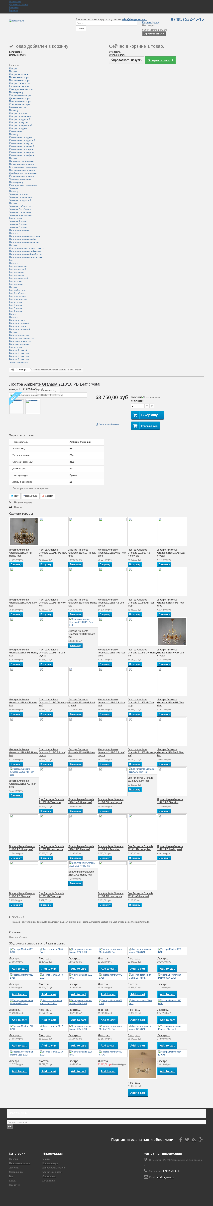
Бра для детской (17, 269)
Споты (12, 314)
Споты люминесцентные (21, 338)
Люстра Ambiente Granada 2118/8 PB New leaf (81, 633)
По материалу (16, 92)
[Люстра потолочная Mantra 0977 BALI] (53, 1002)
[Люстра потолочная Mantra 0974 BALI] (172, 976)
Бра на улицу (16, 281)
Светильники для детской (22, 140)
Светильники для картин (21, 152)
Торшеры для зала (18, 194)
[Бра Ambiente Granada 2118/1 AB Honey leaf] (83, 864)
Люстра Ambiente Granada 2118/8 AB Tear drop (141, 602)
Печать (18, 507)
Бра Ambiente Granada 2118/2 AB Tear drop (51, 801)
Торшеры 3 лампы (18, 227)
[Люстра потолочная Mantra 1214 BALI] (83, 1028)
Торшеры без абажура (20, 209)
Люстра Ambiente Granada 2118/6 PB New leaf (81, 752)
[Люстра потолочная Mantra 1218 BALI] (24, 1053)
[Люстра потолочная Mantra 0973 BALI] (142, 976)
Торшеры (13, 188)
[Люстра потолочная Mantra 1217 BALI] (172, 1028)
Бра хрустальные (18, 299)
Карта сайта (48, 1180)
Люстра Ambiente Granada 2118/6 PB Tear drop (170, 702)
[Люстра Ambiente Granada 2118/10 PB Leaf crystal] (16, 406)
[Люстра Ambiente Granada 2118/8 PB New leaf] (83, 622)
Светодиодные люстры (20, 89)
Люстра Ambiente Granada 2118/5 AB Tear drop (22, 783)
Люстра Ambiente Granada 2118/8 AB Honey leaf (82, 602)
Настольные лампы (19, 230)
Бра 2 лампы (15, 308)
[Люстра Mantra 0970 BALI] (53, 976)
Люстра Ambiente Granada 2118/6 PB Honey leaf (23, 752)
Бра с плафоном (17, 296)
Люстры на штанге (18, 74)
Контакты (13, 7)
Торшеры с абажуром (20, 206)
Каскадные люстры (19, 86)
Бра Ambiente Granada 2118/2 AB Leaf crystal (110, 801)
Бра (11, 260)
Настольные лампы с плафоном (25, 257)
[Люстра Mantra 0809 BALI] (172, 951)
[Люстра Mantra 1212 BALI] (53, 1028)
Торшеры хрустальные (20, 215)
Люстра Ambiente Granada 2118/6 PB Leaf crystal (52, 752)
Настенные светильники (21, 161)
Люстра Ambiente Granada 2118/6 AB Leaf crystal (81, 702)
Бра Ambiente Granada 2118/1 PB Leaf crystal (170, 848)
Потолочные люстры (19, 80)
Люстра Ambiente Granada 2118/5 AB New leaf (170, 752)
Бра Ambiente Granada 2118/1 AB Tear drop (51, 895)
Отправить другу (23, 502)
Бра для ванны (16, 272)
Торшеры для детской (20, 200)
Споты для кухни (17, 326)
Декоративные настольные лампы (26, 248)
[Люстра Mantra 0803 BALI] (24, 951)
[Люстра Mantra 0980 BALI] (142, 1002)
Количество (137, 401)
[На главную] (12, 370)
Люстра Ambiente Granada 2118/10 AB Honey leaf (139, 552)
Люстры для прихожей (20, 125)
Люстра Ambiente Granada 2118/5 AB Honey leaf (142, 752)
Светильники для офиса (21, 155)
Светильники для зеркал (21, 149)
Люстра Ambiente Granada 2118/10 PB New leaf (53, 552)
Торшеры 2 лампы (18, 224)
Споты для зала (17, 320)
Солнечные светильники (21, 176)
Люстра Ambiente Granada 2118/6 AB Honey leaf (53, 702)
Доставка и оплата (18, 4)
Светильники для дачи (20, 137)
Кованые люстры (17, 107)
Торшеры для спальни (20, 197)
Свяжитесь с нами (52, 1172)
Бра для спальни (17, 266)
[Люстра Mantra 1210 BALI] (172, 1002)
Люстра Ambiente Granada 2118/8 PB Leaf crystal (52, 652)
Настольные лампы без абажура (25, 254)
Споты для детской (19, 323)
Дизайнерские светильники (22, 173)
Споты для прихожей (19, 329)
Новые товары (50, 1163)
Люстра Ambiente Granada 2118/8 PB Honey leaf (23, 652)
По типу (13, 71)
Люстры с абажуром (19, 83)
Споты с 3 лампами (19, 356)
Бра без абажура (17, 293)
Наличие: (136, 397)
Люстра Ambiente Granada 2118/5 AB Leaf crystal (111, 752)
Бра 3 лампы (15, 311)
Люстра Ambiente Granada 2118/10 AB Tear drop (112, 552)
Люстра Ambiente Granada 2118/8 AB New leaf (52, 602)
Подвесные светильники (21, 164)
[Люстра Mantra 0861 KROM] (142, 1064)
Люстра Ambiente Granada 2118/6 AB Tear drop (141, 702)
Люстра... (15, 958)
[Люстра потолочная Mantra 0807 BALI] (113, 951)
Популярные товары (53, 1167)
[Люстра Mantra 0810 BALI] (24, 976)
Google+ (48, 496)
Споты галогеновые (19, 335)
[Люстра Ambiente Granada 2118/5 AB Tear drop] (24, 771)
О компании (15, 1)
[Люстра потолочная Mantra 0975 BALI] (24, 1002)
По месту (13, 110)
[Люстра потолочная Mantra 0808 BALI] (142, 951)
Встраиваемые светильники (23, 167)
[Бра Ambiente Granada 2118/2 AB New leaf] (142, 770)
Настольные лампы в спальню (24, 242)
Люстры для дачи (18, 128)
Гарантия (13, 10)
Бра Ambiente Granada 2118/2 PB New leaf (81, 848)
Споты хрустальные (19, 344)
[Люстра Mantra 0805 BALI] (53, 951)
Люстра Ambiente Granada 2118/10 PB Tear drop (82, 552)
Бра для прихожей (18, 278)
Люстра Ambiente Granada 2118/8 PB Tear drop (170, 602)
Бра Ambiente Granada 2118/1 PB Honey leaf (140, 848)
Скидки (46, 1159)
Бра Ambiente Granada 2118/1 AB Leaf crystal (110, 895)
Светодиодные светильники (23, 185)
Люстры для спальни (20, 116)
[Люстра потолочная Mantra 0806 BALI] (83, 951)
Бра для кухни (16, 275)
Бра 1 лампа (15, 305)
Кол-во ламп (15, 218)
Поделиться (31, 496)
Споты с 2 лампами (19, 353)
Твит (15, 496)
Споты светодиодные (20, 341)
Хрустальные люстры (20, 95)
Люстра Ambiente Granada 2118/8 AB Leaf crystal (111, 602)
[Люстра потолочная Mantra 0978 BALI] (83, 1002)
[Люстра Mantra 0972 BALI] (113, 976)
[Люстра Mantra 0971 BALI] (83, 976)
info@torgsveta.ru (134, 19)
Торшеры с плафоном (20, 212)
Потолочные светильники (22, 170)
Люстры (13, 68)
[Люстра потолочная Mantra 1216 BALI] (142, 1028)
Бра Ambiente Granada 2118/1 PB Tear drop (110, 848)
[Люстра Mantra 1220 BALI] (83, 1053)
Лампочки (14, 1185)
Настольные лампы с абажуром (25, 251)
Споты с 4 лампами (19, 359)
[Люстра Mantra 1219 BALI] (53, 1053)
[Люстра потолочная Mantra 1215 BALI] (113, 1028)
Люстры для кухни (18, 122)
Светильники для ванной (21, 146)
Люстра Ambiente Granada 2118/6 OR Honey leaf (142, 652)
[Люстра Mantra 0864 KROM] (172, 1053)
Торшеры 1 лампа (18, 221)
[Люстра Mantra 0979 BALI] (113, 1002)
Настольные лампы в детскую (24, 236)
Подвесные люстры (19, 77)
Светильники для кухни (21, 143)
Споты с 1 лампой (18, 350)
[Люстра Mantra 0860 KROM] (113, 1053)
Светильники (15, 131)
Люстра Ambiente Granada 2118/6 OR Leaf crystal (170, 652)
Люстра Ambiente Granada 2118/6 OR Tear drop (111, 652)
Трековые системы (18, 362)
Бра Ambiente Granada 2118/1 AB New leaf (140, 895)
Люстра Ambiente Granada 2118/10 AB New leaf (23, 602)
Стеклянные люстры (19, 104)
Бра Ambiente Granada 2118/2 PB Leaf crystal (51, 848)
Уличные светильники (20, 179)
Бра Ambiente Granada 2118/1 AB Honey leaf (81, 873)
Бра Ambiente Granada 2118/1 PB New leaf (22, 895)
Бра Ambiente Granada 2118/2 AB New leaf (140, 779)
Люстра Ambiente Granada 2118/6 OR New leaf (23, 702)
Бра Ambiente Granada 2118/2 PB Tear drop (170, 801)
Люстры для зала (18, 113)
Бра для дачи (16, 284)
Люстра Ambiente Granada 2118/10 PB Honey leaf (20, 552)
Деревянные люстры (19, 98)
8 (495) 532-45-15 (187, 19)
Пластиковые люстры (20, 101)
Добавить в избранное (107, 424)
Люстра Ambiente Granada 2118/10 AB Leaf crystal (171, 552)
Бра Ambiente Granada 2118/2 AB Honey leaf (81, 801)
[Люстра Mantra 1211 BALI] (24, 1028)
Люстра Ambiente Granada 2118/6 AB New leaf (111, 702)
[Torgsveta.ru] (40, 24)
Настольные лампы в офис (23, 239)
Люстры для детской (19, 119)
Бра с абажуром (17, 290)
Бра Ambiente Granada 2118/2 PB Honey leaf (22, 848)
